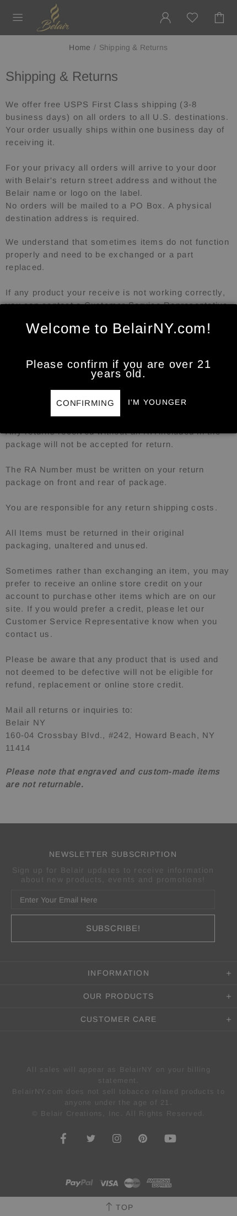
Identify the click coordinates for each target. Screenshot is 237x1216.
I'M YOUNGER (157, 402)
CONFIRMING (85, 403)
